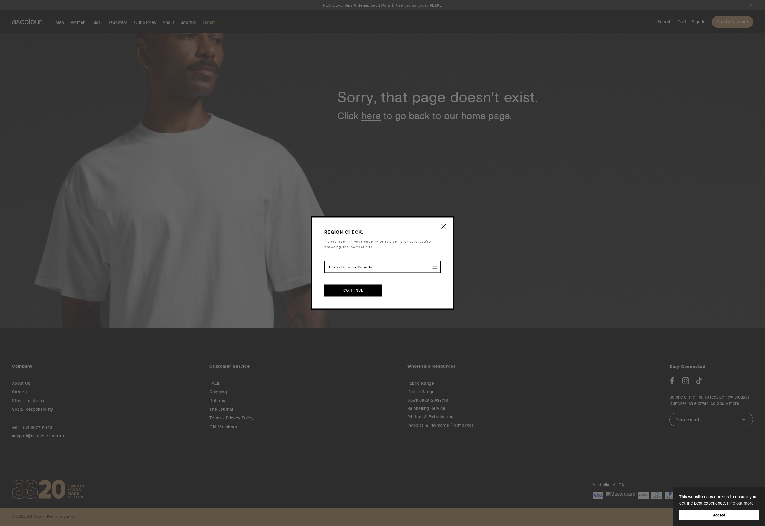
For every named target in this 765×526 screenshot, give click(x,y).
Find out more (740, 503)
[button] (444, 226)
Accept (719, 515)
